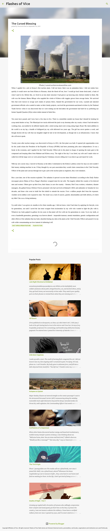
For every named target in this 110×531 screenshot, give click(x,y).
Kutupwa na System (36, 391)
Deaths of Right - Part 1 (37, 501)
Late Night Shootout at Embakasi (41, 282)
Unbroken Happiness (36, 355)
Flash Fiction (37, 225)
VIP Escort (33, 318)
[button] (12, 30)
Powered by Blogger (56, 524)
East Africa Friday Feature (21, 225)
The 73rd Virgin (34, 464)
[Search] (33, 3)
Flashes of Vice (18, 4)
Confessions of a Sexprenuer (39, 428)
